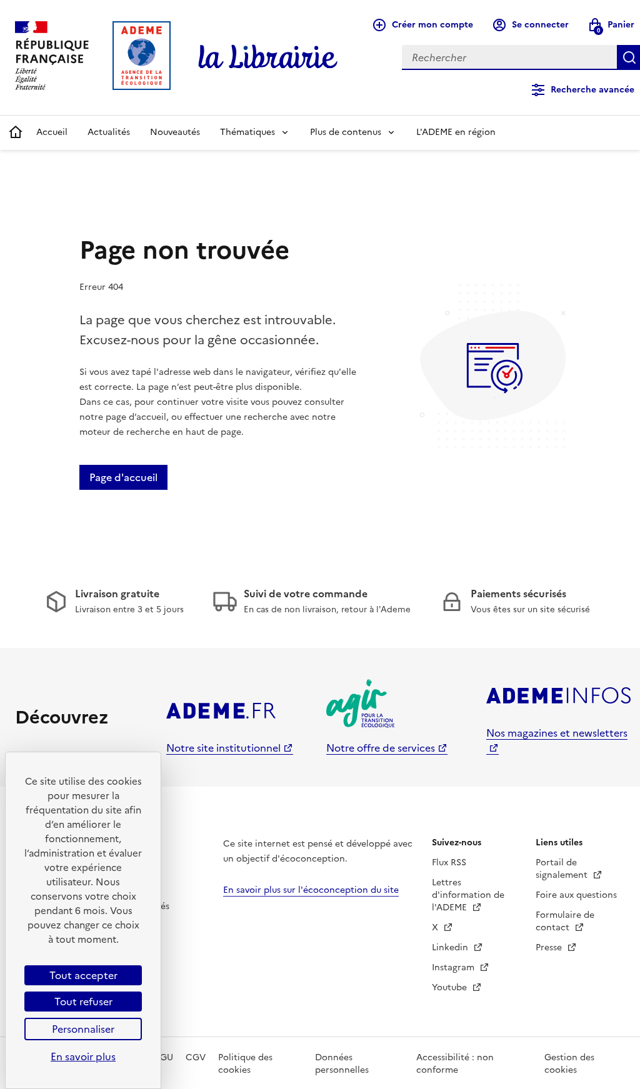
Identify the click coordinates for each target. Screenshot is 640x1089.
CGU (163, 1057)
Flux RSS (449, 862)
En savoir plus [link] (83, 1056)
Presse (550, 947)
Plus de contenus (345, 132)
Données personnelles (342, 1064)
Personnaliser (83, 1029)
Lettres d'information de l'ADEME (468, 895)
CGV (196, 1057)
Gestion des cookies (569, 1064)
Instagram (454, 967)
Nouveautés (175, 132)
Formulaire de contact (565, 921)
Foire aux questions (576, 895)
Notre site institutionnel (223, 747)
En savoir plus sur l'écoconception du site (311, 890)
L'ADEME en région (456, 132)
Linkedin (451, 947)
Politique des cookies (245, 1064)
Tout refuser (83, 1001)
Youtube (450, 987)
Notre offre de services (380, 747)
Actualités (109, 132)
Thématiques (247, 132)
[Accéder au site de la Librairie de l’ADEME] (268, 57)
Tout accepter (83, 975)
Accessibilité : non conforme (455, 1064)
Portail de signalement (563, 869)
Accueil (52, 132)
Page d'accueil (123, 477)
